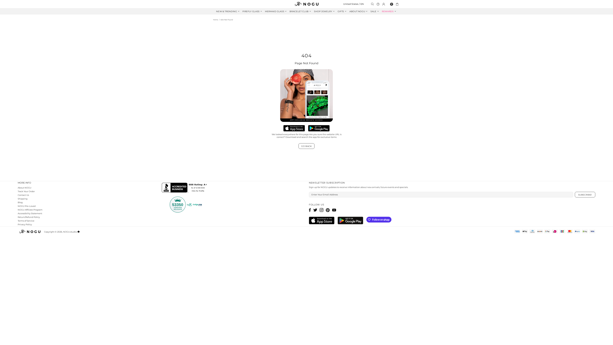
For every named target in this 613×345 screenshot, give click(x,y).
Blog (20, 202)
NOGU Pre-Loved (27, 206)
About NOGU (24, 187)
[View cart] (398, 4)
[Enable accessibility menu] (391, 4)
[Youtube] (334, 210)
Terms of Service (26, 220)
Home (215, 20)
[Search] (372, 4)
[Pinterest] (328, 210)
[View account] (383, 4)
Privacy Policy (25, 224)
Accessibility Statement (30, 213)
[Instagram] (321, 210)
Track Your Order (26, 191)
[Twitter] (315, 210)
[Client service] (378, 4)
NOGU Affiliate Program (30, 209)
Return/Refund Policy (29, 217)
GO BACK (306, 146)
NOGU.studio (306, 4)
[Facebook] (310, 210)
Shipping (22, 198)
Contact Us (23, 195)
